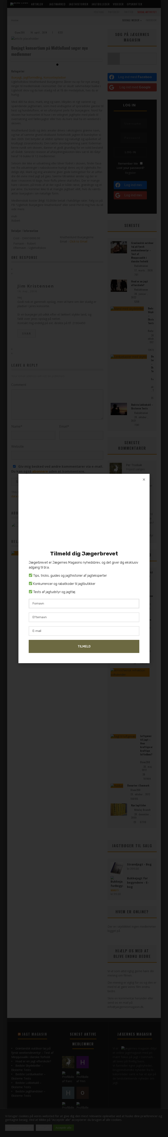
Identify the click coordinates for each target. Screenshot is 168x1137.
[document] (84, 568)
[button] (143, 479)
